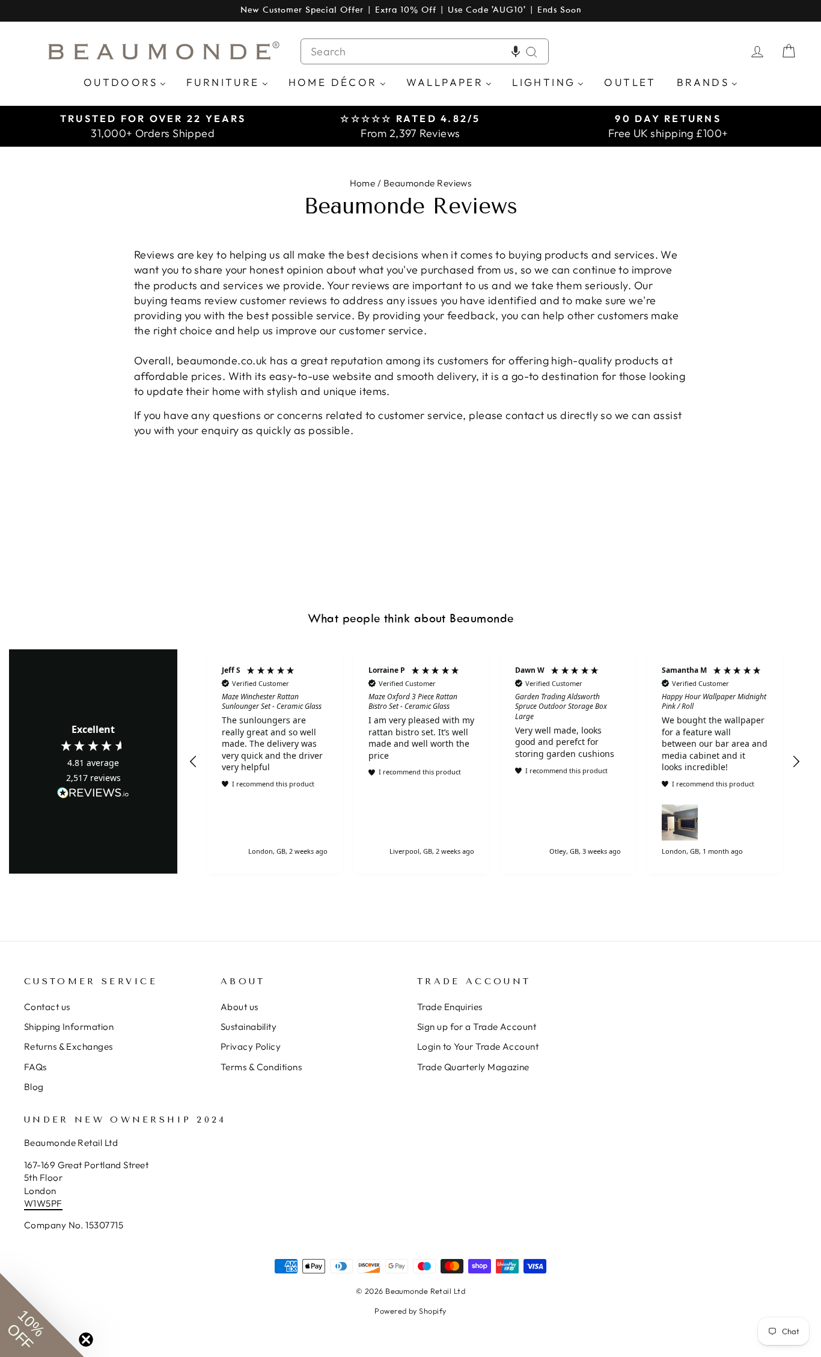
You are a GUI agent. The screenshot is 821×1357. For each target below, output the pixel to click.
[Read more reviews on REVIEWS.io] (93, 793)
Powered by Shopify (410, 1311)
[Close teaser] (86, 1339)
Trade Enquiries (450, 1006)
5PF (54, 1203)
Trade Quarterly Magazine (473, 1067)
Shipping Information (69, 1026)
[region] (494, 761)
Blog (34, 1086)
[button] (516, 51)
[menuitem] (124, 81)
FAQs (35, 1067)
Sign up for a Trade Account (476, 1026)
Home (363, 183)
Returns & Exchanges (68, 1046)
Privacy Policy (251, 1046)
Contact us (47, 1006)
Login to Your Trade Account (478, 1046)
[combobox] (425, 51)
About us (239, 1006)
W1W (35, 1203)
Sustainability (248, 1026)
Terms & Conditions (261, 1067)
